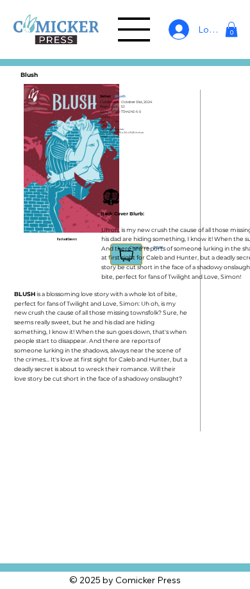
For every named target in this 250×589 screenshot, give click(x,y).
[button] (231, 29)
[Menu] (134, 29)
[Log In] (176, 29)
